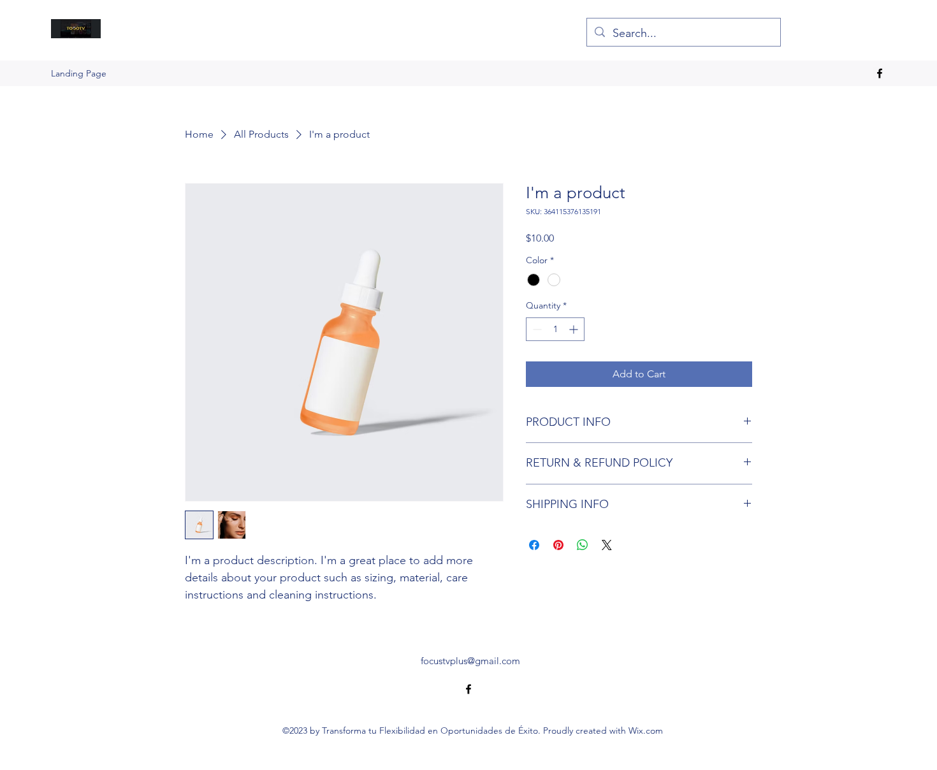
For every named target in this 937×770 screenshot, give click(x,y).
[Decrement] (536, 329)
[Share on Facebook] (534, 545)
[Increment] (575, 329)
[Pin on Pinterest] (558, 545)
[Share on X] (606, 545)
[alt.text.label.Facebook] (879, 73)
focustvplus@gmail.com (470, 661)
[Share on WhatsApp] (582, 545)
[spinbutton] (555, 329)
